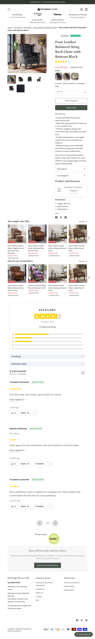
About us (39, 593)
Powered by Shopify (14, 631)
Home (10, 27)
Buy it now (71, 107)
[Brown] (66, 76)
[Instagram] (81, 620)
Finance (39, 596)
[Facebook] (77, 620)
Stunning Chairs (25, 629)
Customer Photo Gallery (47, 565)
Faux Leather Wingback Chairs (45, 27)
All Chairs (18, 27)
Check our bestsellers (20, 261)
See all (82, 221)
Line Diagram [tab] (62, 175)
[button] (62, 62)
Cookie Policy (69, 590)
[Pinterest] (86, 620)
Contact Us (40, 589)
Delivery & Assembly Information (44, 584)
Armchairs (27, 27)
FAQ (37, 600)
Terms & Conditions (72, 583)
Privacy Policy (69, 586)
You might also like (19, 221)
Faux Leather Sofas (70, 161)
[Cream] (75, 76)
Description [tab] (62, 169)
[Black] (58, 76)
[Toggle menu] (9, 9)
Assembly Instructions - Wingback (73, 189)
